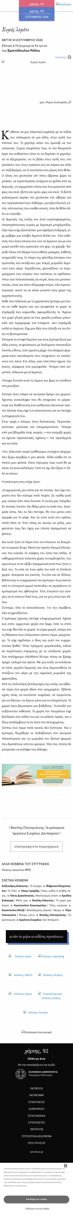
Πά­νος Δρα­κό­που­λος (34, 895)
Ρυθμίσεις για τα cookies (37, 1208)
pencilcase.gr (36, 1151)
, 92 (36, 1051)
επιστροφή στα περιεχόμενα (36, 846)
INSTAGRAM (36, 1095)
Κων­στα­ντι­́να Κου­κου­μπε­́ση (40, 905)
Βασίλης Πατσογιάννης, (37, 828)
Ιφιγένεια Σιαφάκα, (35, 833)
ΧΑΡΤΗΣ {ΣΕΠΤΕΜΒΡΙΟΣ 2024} (22, 40)
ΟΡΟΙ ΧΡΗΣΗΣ (36, 1143)
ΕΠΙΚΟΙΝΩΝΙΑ (36, 1115)
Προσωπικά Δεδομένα (37, 1136)
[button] (65, 1165)
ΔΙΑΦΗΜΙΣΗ (36, 1108)
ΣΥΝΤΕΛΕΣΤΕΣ (36, 1122)
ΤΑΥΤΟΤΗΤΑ (36, 1129)
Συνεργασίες (36, 1102)
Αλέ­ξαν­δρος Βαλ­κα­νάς (22, 886)
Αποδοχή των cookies (36, 1199)
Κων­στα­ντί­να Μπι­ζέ (31, 910)
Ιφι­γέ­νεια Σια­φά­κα (39, 919)
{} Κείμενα (24, 46)
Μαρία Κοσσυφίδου (57, 102)
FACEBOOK (36, 1088)
